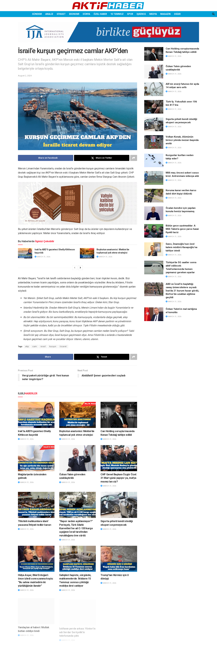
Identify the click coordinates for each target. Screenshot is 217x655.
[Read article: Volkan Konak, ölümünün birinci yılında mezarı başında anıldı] (153, 142)
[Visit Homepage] (108, 5)
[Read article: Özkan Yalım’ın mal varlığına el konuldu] (153, 314)
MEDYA (153, 14)
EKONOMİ (74, 14)
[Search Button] (213, 14)
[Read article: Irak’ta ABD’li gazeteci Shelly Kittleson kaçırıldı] (25, 253)
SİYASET (61, 14)
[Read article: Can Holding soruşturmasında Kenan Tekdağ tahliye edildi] (119, 415)
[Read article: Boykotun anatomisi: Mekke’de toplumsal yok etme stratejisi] (87, 253)
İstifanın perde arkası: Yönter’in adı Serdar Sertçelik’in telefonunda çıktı (77, 629)
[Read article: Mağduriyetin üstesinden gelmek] (36, 458)
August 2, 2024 (25, 75)
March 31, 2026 (43, 257)
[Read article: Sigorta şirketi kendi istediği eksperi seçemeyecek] (119, 505)
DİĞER (177, 14)
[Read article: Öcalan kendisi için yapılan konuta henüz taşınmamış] (153, 213)
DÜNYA (86, 14)
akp (27, 346)
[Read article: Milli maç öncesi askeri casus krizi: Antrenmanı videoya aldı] (153, 178)
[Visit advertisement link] (108, 34)
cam (34, 346)
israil (43, 346)
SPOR (130, 14)
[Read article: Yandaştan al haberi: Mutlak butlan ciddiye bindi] (36, 609)
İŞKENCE (141, 14)
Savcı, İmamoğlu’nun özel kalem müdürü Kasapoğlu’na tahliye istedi (181, 247)
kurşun (52, 346)
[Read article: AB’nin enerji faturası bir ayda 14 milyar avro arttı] (153, 89)
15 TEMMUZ (117, 14)
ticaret (63, 346)
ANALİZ (49, 14)
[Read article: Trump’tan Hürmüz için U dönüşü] (119, 559)
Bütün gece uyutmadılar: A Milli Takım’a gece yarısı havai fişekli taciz (182, 229)
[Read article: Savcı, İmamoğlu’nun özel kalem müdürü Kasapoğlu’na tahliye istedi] (153, 249)
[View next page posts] (80, 268)
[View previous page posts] (74, 268)
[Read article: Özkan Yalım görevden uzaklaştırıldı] (77, 458)
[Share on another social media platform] (133, 158)
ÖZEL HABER (100, 14)
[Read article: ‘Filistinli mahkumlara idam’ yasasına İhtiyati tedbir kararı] (36, 505)
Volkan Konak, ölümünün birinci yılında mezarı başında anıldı (182, 140)
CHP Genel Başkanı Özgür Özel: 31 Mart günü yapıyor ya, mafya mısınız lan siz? (119, 478)
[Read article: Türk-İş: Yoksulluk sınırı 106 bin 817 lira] (153, 107)
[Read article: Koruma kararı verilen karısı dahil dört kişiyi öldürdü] (153, 195)
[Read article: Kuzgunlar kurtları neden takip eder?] (153, 160)
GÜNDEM (37, 14)
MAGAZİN (165, 14)
